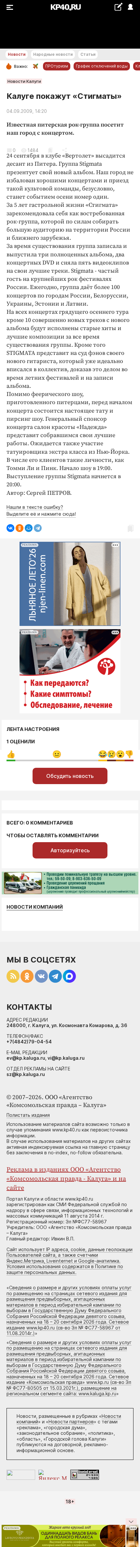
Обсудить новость (70, 776)
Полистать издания (28, 1115)
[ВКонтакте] (10, 528)
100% (56, 754)
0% (11, 754)
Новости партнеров (71, 1421)
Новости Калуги (24, 81)
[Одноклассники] (19, 528)
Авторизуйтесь (70, 850)
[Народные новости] (118, 7)
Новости (16, 54)
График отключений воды (102, 66)
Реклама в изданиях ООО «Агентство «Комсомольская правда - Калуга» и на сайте (66, 1179)
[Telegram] (38, 528)
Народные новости (53, 54)
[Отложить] (50, 150)
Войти (130, 7)
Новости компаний (35, 907)
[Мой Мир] (29, 528)
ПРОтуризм (56, 66)
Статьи (87, 54)
